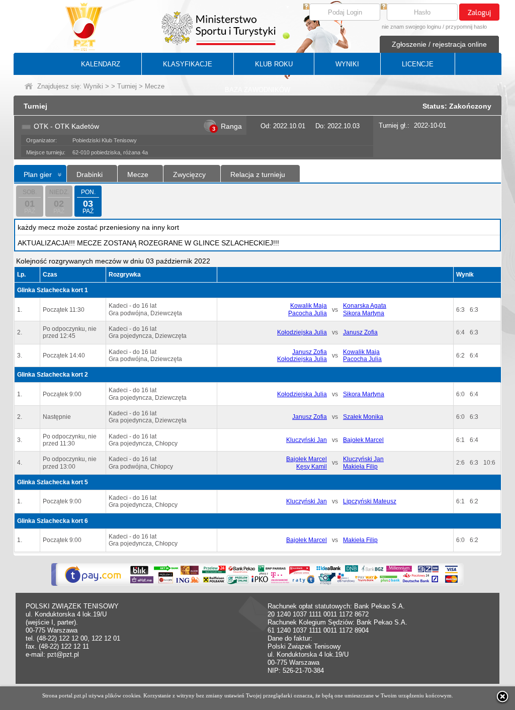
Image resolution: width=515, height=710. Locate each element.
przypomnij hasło (466, 27)
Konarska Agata (364, 305)
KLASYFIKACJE (187, 64)
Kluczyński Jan (306, 439)
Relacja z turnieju (257, 174)
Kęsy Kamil (311, 466)
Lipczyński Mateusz (369, 501)
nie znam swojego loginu (411, 27)
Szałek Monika (363, 416)
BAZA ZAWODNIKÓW (257, 90)
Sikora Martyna (363, 313)
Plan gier (38, 174)
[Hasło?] (384, 7)
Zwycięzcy (189, 174)
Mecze (137, 174)
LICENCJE (418, 64)
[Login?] (306, 7)
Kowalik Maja (308, 305)
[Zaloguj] (479, 12)
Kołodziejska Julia (302, 332)
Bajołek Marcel (363, 439)
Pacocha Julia (307, 313)
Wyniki (93, 86)
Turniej (127, 86)
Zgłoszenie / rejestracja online (439, 44)
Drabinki (89, 174)
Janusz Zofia (360, 332)
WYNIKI (347, 64)
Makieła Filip (360, 466)
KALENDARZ (100, 64)
